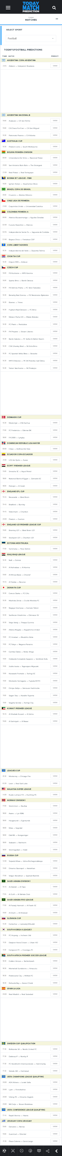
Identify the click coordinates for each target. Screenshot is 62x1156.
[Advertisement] (31, 91)
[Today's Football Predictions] (4, 1150)
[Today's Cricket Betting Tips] (13, 1150)
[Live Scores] (39, 1150)
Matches (31, 19)
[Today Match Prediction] (31, 6)
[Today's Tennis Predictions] (21, 1150)
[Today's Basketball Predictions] (30, 1150)
